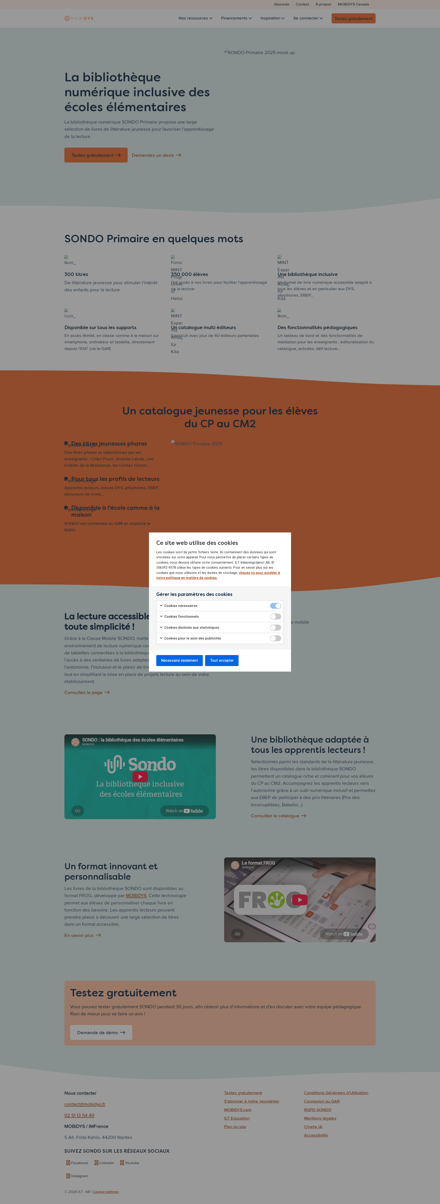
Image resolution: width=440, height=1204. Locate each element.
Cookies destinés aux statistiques (191, 627)
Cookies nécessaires (180, 606)
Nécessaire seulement (179, 660)
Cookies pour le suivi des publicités (192, 638)
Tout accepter (222, 660)
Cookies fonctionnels (181, 616)
